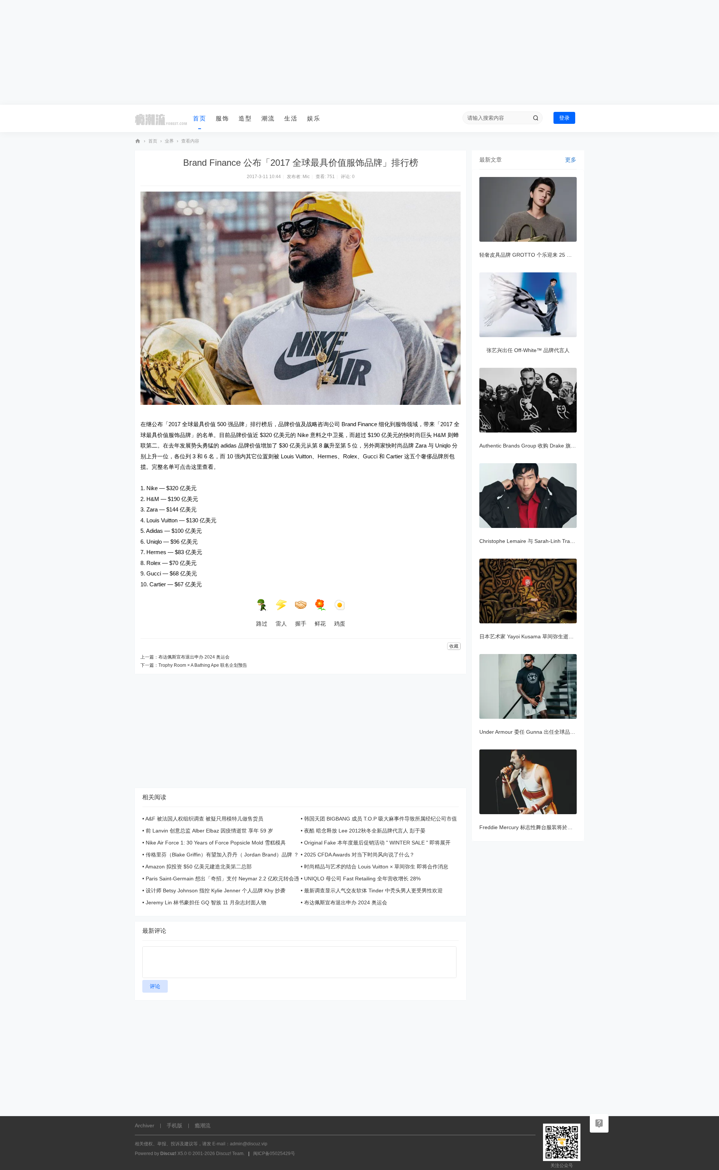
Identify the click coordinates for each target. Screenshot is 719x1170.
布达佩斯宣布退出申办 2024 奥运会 (194, 657)
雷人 (281, 623)
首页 (199, 118)
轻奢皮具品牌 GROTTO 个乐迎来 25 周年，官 (533, 255)
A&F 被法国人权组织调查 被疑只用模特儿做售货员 (204, 819)
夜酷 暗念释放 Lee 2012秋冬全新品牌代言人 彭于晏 (364, 831)
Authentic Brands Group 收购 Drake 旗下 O (530, 446)
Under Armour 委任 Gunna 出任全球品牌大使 (532, 732)
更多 (570, 159)
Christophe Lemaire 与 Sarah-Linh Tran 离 (529, 541)
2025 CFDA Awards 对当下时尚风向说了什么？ (359, 855)
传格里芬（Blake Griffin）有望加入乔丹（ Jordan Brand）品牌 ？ (222, 855)
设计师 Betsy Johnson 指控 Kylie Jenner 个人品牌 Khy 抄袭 (215, 890)
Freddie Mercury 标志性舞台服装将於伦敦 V (531, 827)
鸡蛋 (339, 623)
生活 (291, 118)
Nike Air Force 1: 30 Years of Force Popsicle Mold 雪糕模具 (216, 843)
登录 (564, 118)
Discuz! (168, 1153)
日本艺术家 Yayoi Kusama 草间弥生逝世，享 (531, 636)
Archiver (144, 1125)
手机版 (174, 1125)
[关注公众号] (599, 1123)
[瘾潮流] (161, 118)
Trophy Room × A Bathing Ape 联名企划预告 (202, 665)
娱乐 (314, 118)
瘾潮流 (138, 141)
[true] (535, 118)
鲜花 (320, 623)
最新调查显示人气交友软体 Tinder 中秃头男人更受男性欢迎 (373, 890)
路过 (261, 623)
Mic (306, 176)
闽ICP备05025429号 (274, 1153)
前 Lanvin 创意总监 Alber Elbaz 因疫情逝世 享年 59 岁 (209, 831)
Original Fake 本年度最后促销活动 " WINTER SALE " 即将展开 (377, 843)
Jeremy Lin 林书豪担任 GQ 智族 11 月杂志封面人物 (206, 902)
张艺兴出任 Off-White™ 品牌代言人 (528, 350)
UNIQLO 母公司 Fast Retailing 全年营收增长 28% (362, 879)
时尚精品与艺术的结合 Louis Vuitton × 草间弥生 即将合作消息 (376, 867)
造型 (245, 118)
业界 (169, 141)
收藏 (453, 646)
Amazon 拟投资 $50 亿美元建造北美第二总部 (198, 867)
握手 (300, 623)
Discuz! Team (229, 1153)
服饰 (222, 118)
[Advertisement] (359, 52)
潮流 (268, 118)
